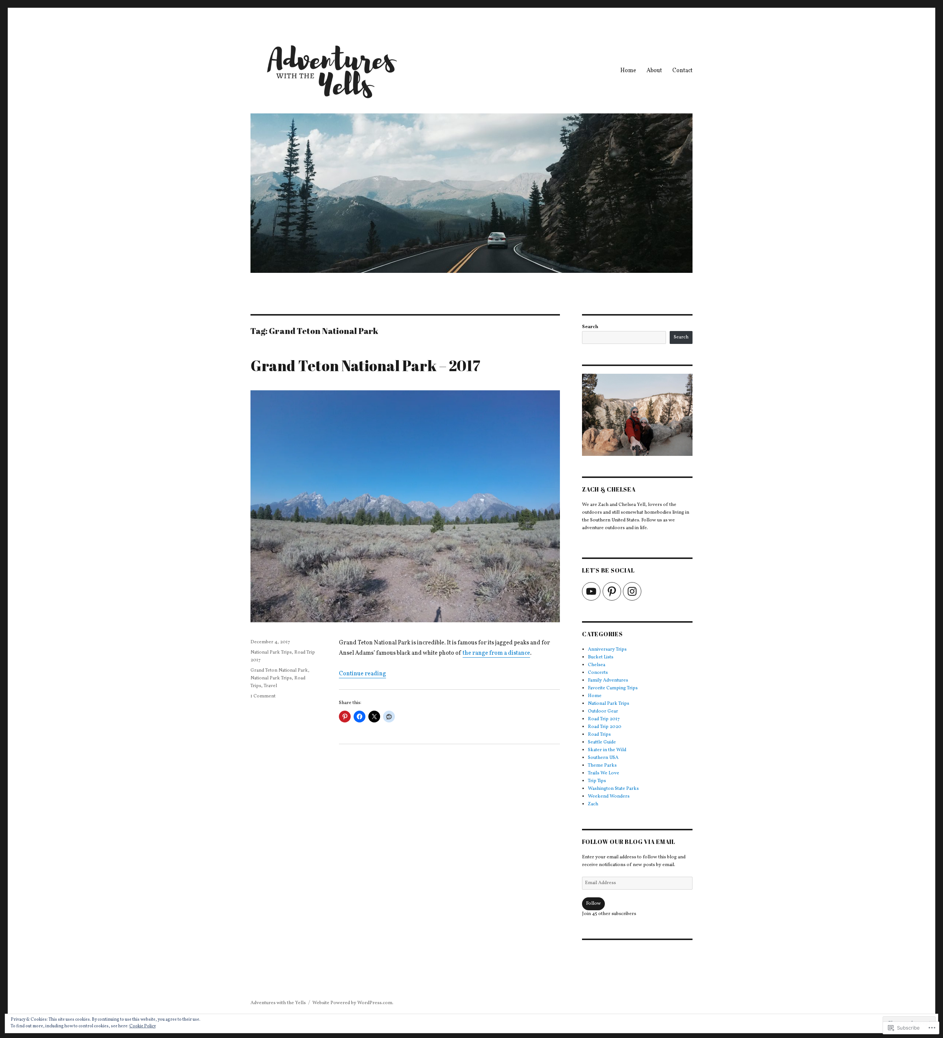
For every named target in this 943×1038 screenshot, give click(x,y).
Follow (593, 903)
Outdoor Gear (603, 711)
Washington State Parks (613, 788)
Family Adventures (608, 680)
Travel (270, 686)
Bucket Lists (600, 657)
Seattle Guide (602, 742)
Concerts (598, 672)
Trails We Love (603, 773)
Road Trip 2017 (604, 719)
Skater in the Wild (607, 750)
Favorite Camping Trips (613, 688)
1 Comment (263, 696)
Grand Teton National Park (279, 670)
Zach (593, 804)
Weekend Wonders (609, 796)
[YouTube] (591, 591)
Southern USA (603, 757)
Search (590, 327)
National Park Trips (271, 652)
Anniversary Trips (607, 649)
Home (628, 71)
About (654, 71)
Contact (682, 71)
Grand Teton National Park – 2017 (365, 366)
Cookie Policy (142, 1026)
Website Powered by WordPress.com (352, 1003)
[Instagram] (632, 591)
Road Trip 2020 (604, 727)
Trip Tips (597, 781)
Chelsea (596, 665)
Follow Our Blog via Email (628, 842)
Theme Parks (602, 765)
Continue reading (362, 674)
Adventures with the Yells (278, 1003)
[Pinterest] (612, 591)
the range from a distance (496, 653)
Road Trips (599, 734)
